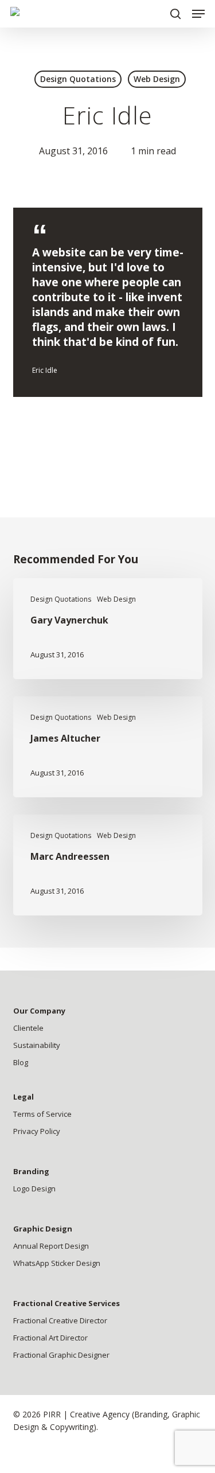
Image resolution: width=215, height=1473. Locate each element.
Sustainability (36, 1045)
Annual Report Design (51, 1246)
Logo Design (34, 1188)
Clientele (28, 1028)
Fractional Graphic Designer (61, 1355)
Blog (20, 1062)
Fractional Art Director (50, 1337)
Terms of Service (42, 1114)
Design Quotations (78, 78)
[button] (198, 14)
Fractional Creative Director (60, 1320)
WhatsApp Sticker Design (56, 1263)
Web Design (157, 78)
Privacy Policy (36, 1131)
